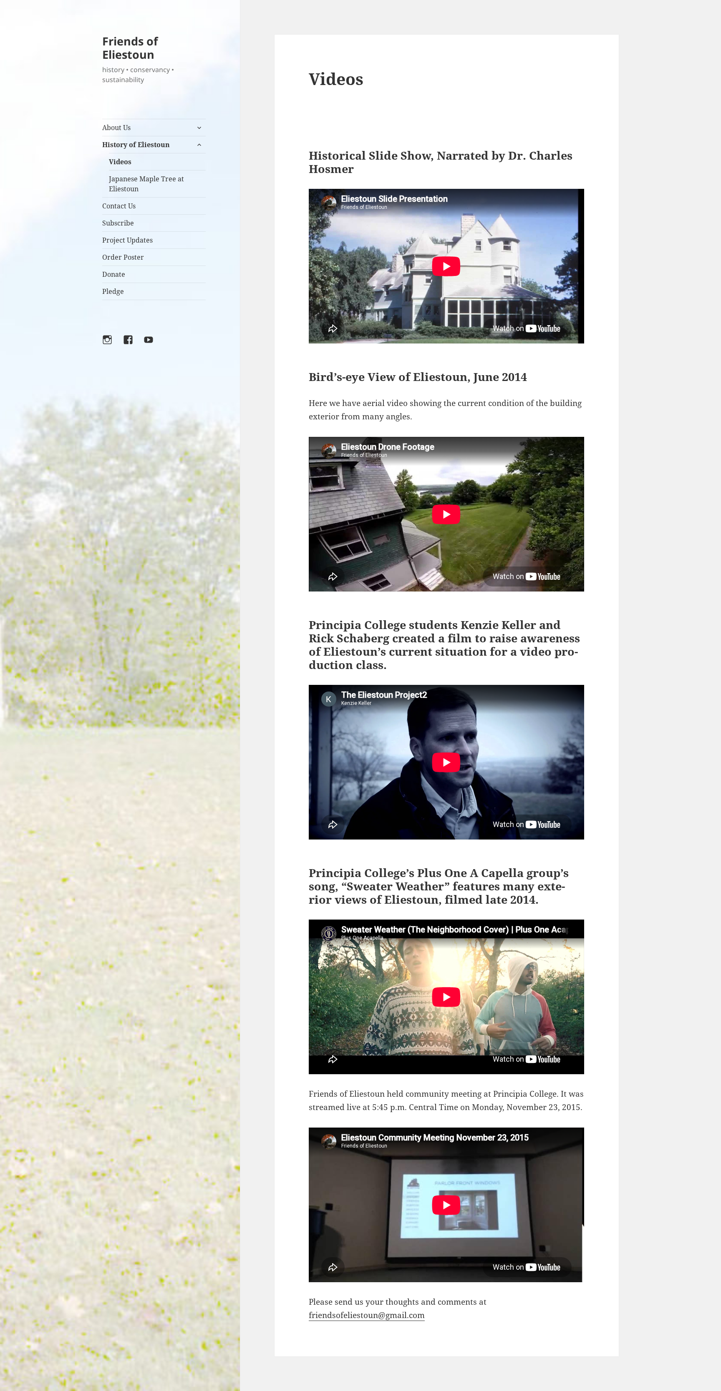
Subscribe (118, 223)
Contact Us (119, 206)
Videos (120, 161)
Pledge (113, 291)
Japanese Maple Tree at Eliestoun (146, 183)
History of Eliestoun (136, 144)
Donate (113, 274)
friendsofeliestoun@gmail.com (367, 1315)
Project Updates (127, 240)
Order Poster (123, 257)
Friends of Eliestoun (130, 47)
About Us (116, 127)
